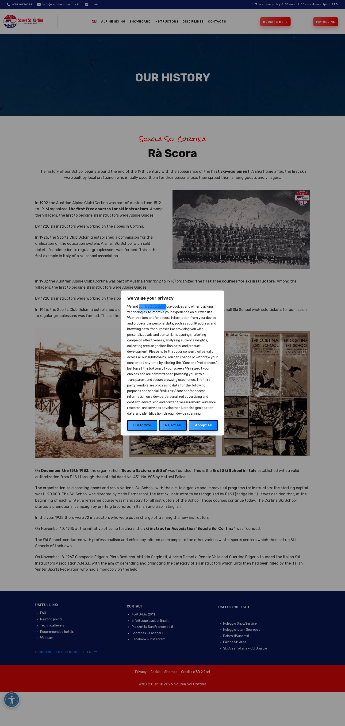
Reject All (173, 425)
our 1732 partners (152, 307)
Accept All (203, 425)
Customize (142, 425)
